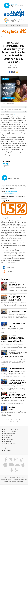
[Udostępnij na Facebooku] (10, 72)
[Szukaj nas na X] (11, 457)
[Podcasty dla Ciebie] (11, 468)
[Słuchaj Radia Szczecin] (6, 5)
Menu (25, 25)
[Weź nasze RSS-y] (16, 468)
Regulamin (6, 166)
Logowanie (6, 447)
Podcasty (18, 37)
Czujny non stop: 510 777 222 (10, 431)
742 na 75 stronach (14, 421)
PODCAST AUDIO (10, 267)
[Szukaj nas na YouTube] (11, 463)
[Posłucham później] (22, 109)
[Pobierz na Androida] (17, 463)
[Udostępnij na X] (13, 72)
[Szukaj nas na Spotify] (5, 463)
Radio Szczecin (6, 37)
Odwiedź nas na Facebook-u (9, 25)
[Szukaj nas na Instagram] (16, 457)
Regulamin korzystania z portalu (15, 479)
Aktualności (6, 161)
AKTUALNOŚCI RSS (10, 271)
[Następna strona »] (21, 420)
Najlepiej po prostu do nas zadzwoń (7, 25)
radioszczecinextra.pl (8, 439)
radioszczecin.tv (7, 441)
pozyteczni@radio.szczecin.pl (7, 193)
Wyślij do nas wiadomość (20, 25)
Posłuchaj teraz (7, 445)
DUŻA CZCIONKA (7, 448)
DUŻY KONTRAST (7, 450)
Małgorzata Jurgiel (13, 67)
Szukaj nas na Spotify (18, 25)
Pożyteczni (13, 37)
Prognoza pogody (8, 435)
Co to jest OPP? (5, 201)
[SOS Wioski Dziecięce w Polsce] (14, 89)
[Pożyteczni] (14, 31)
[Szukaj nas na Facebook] (6, 457)
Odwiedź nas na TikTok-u (16, 25)
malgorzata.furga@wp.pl (11, 191)
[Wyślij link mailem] (17, 72)
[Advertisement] (14, 500)
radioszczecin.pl (7, 437)
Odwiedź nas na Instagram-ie (13, 25)
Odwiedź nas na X (11, 25)
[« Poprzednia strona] (6, 420)
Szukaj (22, 25)
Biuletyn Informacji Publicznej (10, 443)
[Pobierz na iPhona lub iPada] (23, 463)
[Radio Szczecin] (14, 13)
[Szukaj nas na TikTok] (21, 457)
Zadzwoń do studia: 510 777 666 (11, 429)
